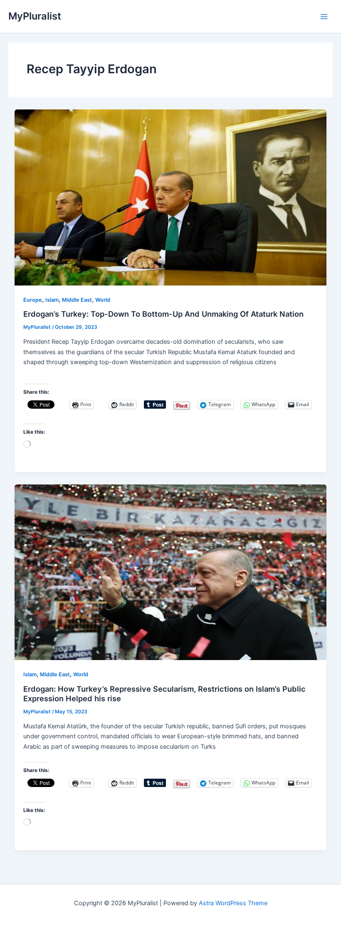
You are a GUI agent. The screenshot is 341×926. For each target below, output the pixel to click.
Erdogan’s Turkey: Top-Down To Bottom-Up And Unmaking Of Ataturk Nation (163, 313)
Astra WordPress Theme (233, 903)
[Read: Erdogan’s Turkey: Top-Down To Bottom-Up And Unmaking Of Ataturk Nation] (171, 197)
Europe (32, 300)
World (102, 300)
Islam (52, 300)
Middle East (77, 300)
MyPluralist (34, 16)
